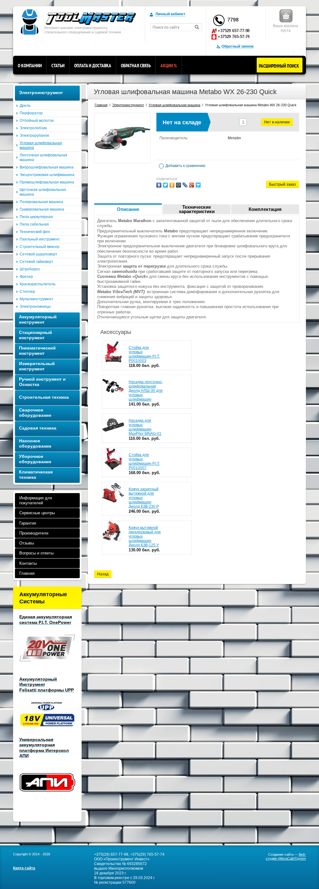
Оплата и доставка (92, 66)
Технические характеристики (197, 209)
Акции (168, 66)
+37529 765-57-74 (234, 36)
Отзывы (26, 543)
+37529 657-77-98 (234, 30)
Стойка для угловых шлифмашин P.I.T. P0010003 (144, 354)
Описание (128, 209)
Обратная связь (136, 66)
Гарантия (27, 523)
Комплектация (265, 209)
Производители (33, 533)
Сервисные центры (37, 513)
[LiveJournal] (185, 185)
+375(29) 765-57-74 (147, 854)
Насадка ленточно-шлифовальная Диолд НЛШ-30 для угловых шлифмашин (146, 391)
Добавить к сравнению (184, 166)
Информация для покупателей (35, 500)
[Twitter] (165, 185)
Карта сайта (24, 868)
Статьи (57, 66)
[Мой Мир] (178, 185)
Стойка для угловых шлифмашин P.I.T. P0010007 (144, 461)
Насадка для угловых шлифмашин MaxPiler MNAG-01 (145, 427)
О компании (30, 66)
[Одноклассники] (171, 185)
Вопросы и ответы (36, 553)
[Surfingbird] (198, 185)
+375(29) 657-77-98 (111, 854)
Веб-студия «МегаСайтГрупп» (286, 856)
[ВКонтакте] (158, 185)
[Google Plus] (191, 185)
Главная (27, 573)
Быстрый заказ (282, 184)
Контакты (28, 563)
